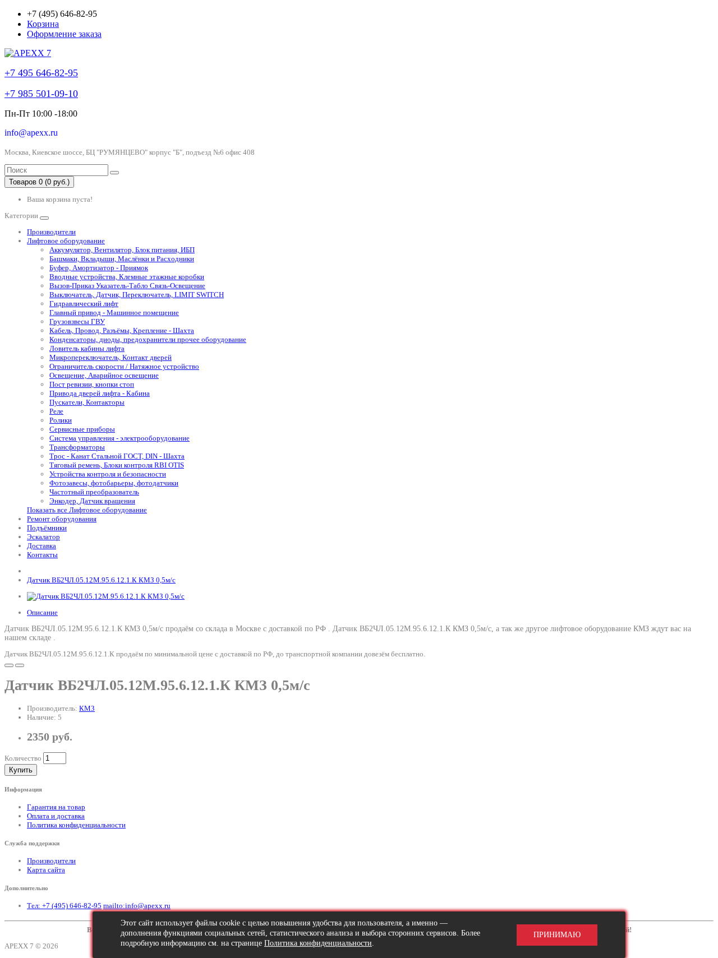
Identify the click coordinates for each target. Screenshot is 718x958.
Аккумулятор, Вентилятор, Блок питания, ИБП (122, 250)
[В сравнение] (19, 665)
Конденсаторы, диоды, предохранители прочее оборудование (147, 339)
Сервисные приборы (82, 429)
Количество (23, 758)
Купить (21, 770)
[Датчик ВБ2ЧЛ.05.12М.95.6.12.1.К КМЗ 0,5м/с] (106, 596)
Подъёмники (47, 528)
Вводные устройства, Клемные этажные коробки (126, 276)
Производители (51, 232)
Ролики (60, 420)
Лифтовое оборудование (66, 241)
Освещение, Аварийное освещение (104, 375)
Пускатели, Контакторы (87, 402)
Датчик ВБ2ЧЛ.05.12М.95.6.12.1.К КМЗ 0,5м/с (101, 580)
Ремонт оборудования (61, 519)
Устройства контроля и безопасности (107, 474)
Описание (42, 612)
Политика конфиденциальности (76, 825)
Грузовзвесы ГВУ (77, 321)
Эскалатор (43, 537)
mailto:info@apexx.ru (137, 905)
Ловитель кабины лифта (87, 348)
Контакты (42, 554)
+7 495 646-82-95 (41, 72)
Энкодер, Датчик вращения (92, 501)
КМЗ (87, 708)
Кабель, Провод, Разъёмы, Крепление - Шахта (121, 330)
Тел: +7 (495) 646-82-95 (64, 905)
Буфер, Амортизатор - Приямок (98, 267)
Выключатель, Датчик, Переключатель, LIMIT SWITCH (136, 294)
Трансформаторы (77, 447)
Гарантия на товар (56, 807)
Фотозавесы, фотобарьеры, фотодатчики (113, 483)
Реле (56, 411)
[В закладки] (8, 665)
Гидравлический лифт (83, 303)
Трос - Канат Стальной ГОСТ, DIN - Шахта (117, 456)
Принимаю (557, 935)
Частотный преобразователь (94, 492)
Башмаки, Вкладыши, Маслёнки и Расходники (121, 258)
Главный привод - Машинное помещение (114, 312)
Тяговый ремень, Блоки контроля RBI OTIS (116, 465)
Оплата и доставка (56, 816)
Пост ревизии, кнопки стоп (91, 384)
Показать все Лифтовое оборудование (87, 510)
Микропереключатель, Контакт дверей (110, 357)
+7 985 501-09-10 (41, 93)
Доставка (41, 546)
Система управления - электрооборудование (119, 438)
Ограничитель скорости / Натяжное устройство (124, 366)
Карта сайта (46, 870)
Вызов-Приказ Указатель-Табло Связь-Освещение (127, 285)
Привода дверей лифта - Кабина (99, 393)
